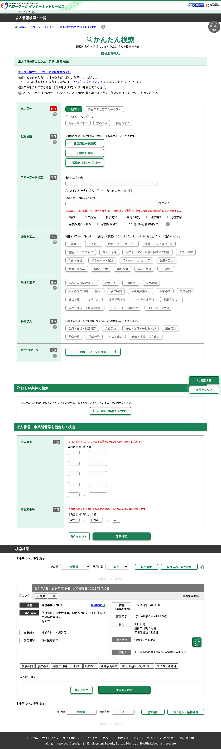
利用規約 (123, 738)
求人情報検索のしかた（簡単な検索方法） (44, 72)
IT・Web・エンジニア (136, 260)
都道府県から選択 (85, 143)
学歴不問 (185, 291)
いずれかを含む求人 (81, 191)
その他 (166, 269)
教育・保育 (109, 252)
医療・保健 (186, 252)
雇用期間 (151, 283)
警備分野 (73, 336)
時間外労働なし (140, 291)
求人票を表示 (124, 690)
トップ (19, 11)
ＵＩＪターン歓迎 (158, 308)
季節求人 (101, 123)
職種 (73, 217)
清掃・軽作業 (76, 269)
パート (94, 117)
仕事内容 (112, 217)
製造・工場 (166, 260)
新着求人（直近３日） (82, 283)
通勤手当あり (117, 299)
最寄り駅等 (135, 217)
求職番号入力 (110, 53)
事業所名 (92, 217)
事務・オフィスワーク (159, 244)
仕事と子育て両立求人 (146, 336)
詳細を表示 (81, 690)
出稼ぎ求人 (123, 123)
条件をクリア (78, 536)
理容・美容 (144, 269)
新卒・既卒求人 (78, 123)
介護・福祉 (75, 260)
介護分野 (110, 328)
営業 (73, 244)
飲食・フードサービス (122, 244)
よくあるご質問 (143, 738)
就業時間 (116, 291)
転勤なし (94, 299)
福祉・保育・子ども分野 (140, 328)
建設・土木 (101, 269)
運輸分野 (94, 336)
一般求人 (73, 109)
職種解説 (96, 605)
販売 (93, 244)
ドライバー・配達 (102, 260)
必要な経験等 (111, 224)
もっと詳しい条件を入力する (88, 82)
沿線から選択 (84, 153)
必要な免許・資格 (81, 224)
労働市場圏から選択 (84, 162)
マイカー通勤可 (144, 299)
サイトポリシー (72, 738)
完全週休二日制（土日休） (85, 291)
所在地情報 (187, 738)
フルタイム (76, 117)
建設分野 (170, 328)
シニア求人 (116, 336)
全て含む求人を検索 (113, 191)
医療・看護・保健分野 (82, 328)
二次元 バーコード (196, 640)
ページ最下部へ (214, 24)
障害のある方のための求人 (104, 109)
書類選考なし (171, 299)
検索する (205, 380)
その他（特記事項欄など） (145, 224)
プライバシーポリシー (100, 738)
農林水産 (122, 269)
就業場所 (157, 217)
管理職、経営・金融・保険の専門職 (147, 252)
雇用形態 (110, 283)
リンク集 (32, 738)
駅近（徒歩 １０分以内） (85, 308)
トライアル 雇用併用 (124, 308)
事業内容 (178, 217)
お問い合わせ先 (166, 738)
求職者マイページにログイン (36, 27)
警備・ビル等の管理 (80, 252)
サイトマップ (50, 738)
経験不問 (165, 291)
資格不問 (73, 299)
